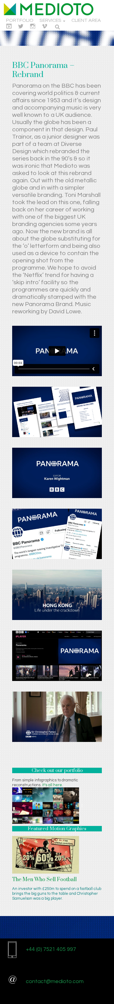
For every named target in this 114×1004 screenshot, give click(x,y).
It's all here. (52, 785)
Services (51, 20)
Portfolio (19, 20)
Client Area (86, 20)
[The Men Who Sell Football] (45, 854)
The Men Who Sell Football (44, 879)
